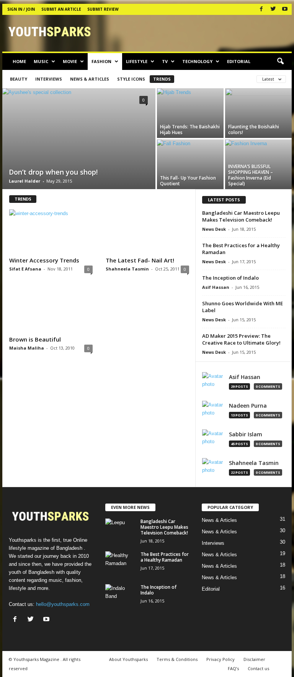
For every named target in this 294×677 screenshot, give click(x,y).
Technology (197, 61)
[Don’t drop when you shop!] (78, 139)
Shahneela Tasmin (127, 269)
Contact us (258, 668)
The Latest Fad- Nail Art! (140, 260)
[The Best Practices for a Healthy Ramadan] (120, 562)
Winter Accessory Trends (44, 260)
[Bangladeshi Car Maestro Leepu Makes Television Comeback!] (120, 529)
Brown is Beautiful (35, 339)
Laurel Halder (24, 181)
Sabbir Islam (245, 434)
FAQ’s (233, 668)
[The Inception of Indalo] (120, 595)
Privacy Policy (220, 659)
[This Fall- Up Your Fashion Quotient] (190, 164)
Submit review (103, 9)
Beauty (18, 79)
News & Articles (89, 79)
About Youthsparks (128, 659)
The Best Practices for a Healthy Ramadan (164, 557)
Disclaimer (254, 659)
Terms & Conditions (177, 659)
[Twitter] (273, 9)
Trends (162, 79)
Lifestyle (136, 61)
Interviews (48, 79)
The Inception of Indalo (230, 277)
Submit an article (61, 9)
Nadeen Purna (248, 405)
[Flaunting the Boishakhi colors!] (258, 113)
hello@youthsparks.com (63, 604)
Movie (70, 61)
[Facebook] (261, 9)
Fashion (101, 61)
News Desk (214, 229)
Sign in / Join (21, 9)
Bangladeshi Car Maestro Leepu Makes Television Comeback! (241, 216)
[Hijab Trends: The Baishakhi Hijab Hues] (190, 113)
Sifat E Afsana (25, 269)
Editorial (238, 61)
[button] (280, 61)
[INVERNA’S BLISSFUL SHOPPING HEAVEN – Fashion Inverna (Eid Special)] (258, 164)
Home (19, 61)
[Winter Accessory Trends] (51, 231)
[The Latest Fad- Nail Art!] (147, 231)
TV (165, 61)
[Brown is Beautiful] (51, 310)
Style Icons (131, 79)
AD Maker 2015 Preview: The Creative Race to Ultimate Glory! (241, 339)
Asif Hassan (215, 287)
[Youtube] (284, 9)
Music (41, 61)
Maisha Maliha (26, 348)
